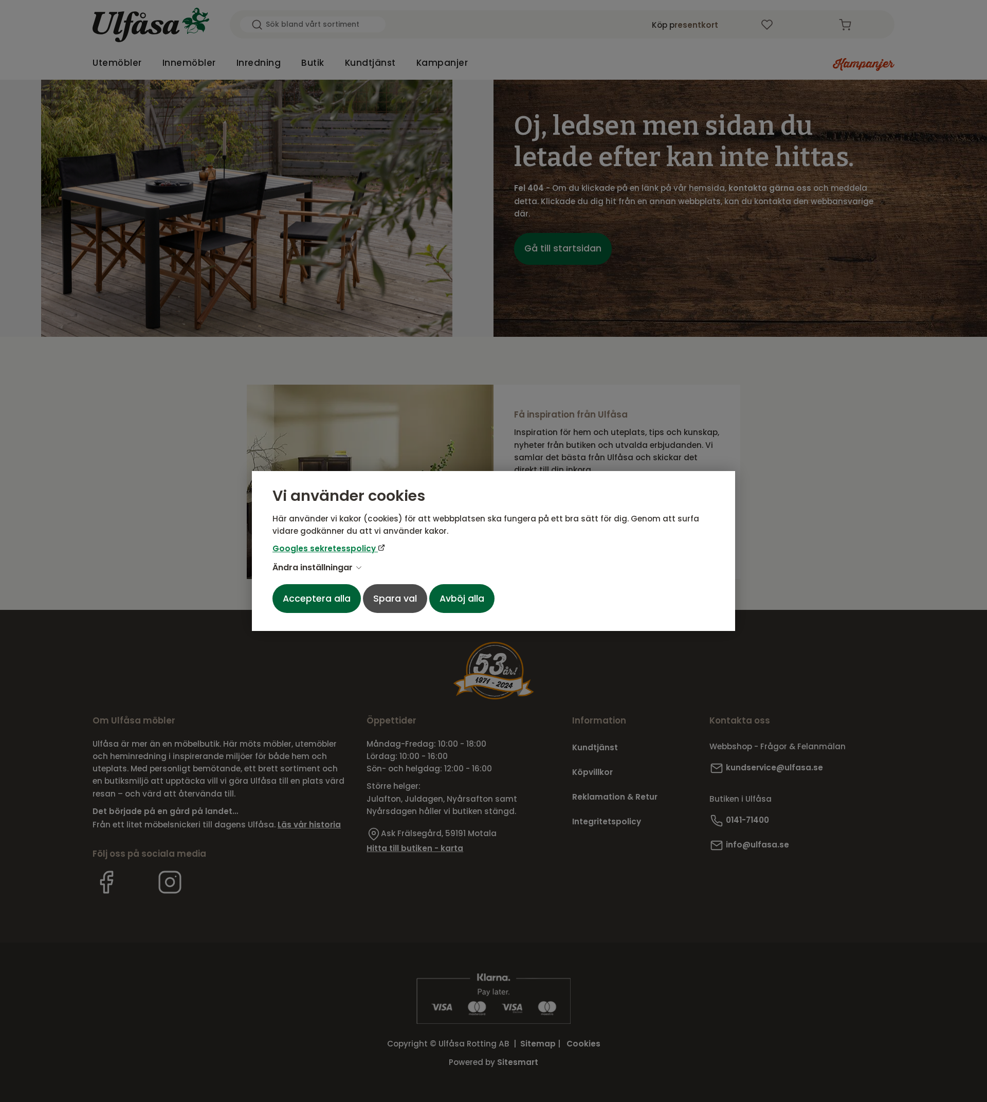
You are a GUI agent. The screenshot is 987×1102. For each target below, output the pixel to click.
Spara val (395, 598)
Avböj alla (462, 598)
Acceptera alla (317, 598)
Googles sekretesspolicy (325, 548)
